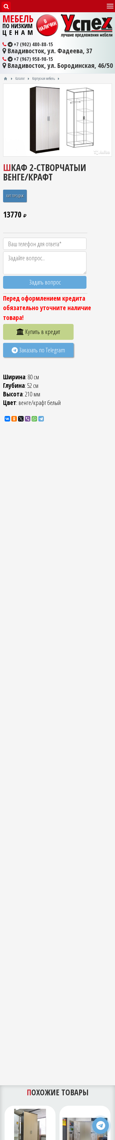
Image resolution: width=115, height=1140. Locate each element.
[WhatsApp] (34, 418)
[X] (21, 418)
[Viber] (27, 418)
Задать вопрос (45, 282)
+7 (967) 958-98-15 (33, 59)
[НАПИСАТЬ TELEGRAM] (100, 1125)
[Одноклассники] (14, 418)
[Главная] (5, 78)
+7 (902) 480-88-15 (33, 44)
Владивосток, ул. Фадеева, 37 (49, 50)
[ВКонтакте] (7, 418)
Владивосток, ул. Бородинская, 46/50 (59, 65)
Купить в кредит (42, 331)
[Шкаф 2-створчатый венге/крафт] (57, 120)
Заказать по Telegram (41, 350)
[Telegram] (41, 418)
